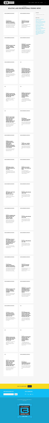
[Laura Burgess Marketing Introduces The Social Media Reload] (10, 23)
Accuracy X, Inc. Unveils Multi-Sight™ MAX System (40, 20)
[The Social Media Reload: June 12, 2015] (26, 194)
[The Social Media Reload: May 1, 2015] (26, 243)
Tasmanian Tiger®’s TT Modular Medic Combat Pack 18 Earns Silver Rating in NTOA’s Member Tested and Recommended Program (40, 32)
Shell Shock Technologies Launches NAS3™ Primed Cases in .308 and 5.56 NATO (40, 28)
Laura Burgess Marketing (22, 399)
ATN (5, 86)
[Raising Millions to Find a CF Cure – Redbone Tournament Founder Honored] (10, 48)
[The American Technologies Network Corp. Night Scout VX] (26, 121)
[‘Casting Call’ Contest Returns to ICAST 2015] (26, 145)
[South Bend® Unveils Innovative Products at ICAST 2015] (10, 169)
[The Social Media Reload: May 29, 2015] (26, 218)
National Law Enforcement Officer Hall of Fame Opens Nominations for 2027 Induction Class (40, 22)
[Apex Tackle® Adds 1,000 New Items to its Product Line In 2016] (10, 194)
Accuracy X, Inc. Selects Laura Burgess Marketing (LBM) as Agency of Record (40, 25)
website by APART (24, 400)
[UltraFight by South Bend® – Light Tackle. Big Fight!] (26, 169)
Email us (29, 386)
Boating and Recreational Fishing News (9, 13)
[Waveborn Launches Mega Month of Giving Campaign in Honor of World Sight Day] (10, 72)
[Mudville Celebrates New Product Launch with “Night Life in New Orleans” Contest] (10, 218)
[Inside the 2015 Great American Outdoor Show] (26, 23)
